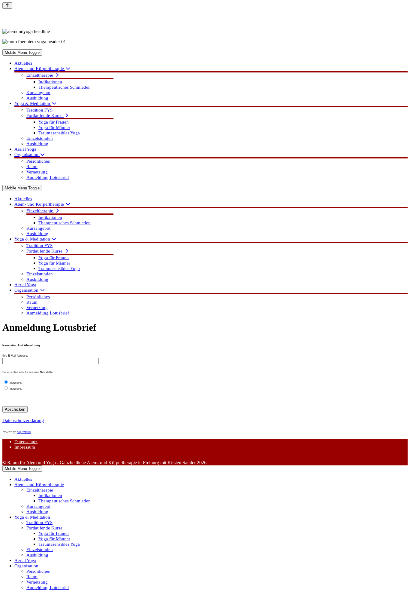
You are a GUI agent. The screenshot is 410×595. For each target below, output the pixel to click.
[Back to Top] (7, 5)
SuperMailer (24, 432)
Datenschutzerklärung (23, 420)
